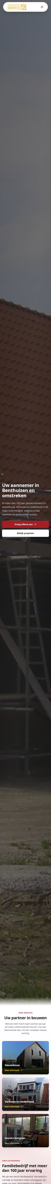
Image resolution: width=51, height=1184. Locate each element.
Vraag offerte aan (24, 524)
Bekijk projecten (25, 533)
